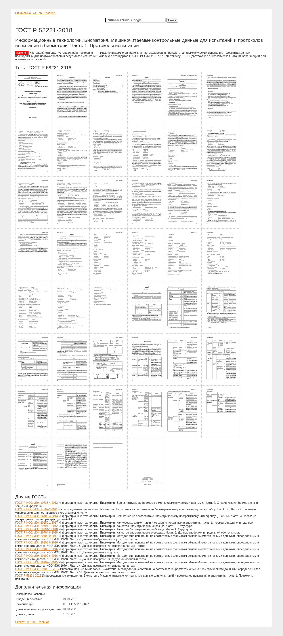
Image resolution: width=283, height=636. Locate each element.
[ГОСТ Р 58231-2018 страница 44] (71, 489)
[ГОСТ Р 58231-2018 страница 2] (71, 123)
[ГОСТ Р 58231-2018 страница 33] (108, 384)
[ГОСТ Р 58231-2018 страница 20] (71, 280)
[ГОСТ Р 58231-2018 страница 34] (146, 384)
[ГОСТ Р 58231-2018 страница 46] (146, 489)
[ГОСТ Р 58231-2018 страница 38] (71, 437)
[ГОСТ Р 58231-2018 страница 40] (146, 437)
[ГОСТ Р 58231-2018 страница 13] (34, 227)
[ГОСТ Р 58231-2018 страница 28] (146, 332)
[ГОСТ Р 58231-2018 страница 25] (34, 332)
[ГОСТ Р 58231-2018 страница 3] (108, 123)
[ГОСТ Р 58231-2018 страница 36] (220, 384)
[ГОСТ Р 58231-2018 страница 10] (146, 175)
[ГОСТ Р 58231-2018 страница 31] (34, 384)
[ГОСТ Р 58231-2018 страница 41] (183, 437)
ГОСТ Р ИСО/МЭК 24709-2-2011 (36, 509)
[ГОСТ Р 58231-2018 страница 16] (146, 227)
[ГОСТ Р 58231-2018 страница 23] (183, 280)
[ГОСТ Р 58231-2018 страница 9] (108, 175)
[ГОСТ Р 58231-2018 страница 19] (34, 280)
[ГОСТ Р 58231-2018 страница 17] (183, 227)
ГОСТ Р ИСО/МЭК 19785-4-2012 (36, 502)
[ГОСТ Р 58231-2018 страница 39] (108, 437)
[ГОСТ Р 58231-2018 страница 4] (146, 123)
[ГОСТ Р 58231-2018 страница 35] (183, 384)
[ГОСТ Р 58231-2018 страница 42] (220, 437)
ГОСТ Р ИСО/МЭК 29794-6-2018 (36, 532)
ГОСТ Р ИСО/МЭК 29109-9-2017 (36, 536)
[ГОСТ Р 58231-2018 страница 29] (183, 332)
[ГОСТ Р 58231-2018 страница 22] (146, 280)
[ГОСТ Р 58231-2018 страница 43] (34, 489)
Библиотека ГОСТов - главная (35, 13)
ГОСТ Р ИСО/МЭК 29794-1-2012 (36, 526)
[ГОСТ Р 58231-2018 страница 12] (220, 175)
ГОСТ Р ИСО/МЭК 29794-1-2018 (36, 529)
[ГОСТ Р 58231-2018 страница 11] (183, 175)
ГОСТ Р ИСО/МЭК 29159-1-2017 (36, 522)
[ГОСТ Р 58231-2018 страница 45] (108, 489)
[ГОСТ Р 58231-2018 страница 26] (71, 332)
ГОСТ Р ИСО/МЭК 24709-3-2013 (36, 516)
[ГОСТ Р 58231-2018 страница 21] (108, 280)
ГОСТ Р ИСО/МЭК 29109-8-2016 (36, 542)
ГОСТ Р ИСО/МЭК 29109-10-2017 (37, 569)
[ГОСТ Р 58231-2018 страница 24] (220, 280)
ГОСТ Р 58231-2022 (28, 575)
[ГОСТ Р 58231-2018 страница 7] (34, 175)
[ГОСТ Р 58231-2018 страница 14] (71, 227)
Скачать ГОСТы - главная (32, 622)
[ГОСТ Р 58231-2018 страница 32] (71, 384)
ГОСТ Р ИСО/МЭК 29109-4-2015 (36, 562)
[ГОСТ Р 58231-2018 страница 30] (220, 332)
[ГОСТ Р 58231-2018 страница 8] (71, 175)
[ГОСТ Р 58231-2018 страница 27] (108, 332)
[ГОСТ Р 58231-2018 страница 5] (183, 123)
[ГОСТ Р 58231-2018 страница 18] (220, 227)
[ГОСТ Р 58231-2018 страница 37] (34, 437)
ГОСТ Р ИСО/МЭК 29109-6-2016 (36, 555)
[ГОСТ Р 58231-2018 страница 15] (108, 227)
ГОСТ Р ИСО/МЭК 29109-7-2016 (36, 549)
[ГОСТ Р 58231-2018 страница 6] (220, 123)
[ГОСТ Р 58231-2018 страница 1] (34, 123)
